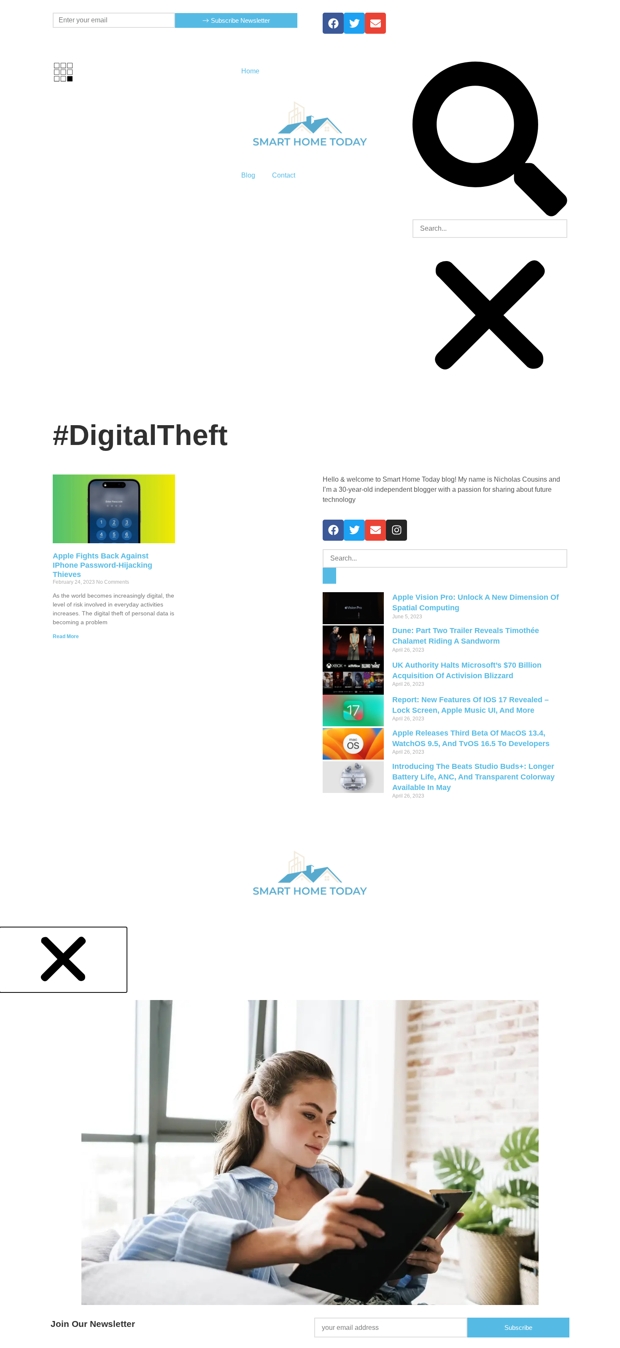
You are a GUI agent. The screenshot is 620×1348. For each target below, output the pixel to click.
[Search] (329, 576)
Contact (283, 175)
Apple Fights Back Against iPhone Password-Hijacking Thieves (102, 565)
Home (250, 71)
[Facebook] (333, 23)
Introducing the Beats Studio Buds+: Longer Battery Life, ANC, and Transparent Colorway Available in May (473, 777)
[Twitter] (354, 23)
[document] (310, 1137)
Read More (66, 636)
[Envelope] (375, 530)
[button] (489, 140)
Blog (248, 175)
